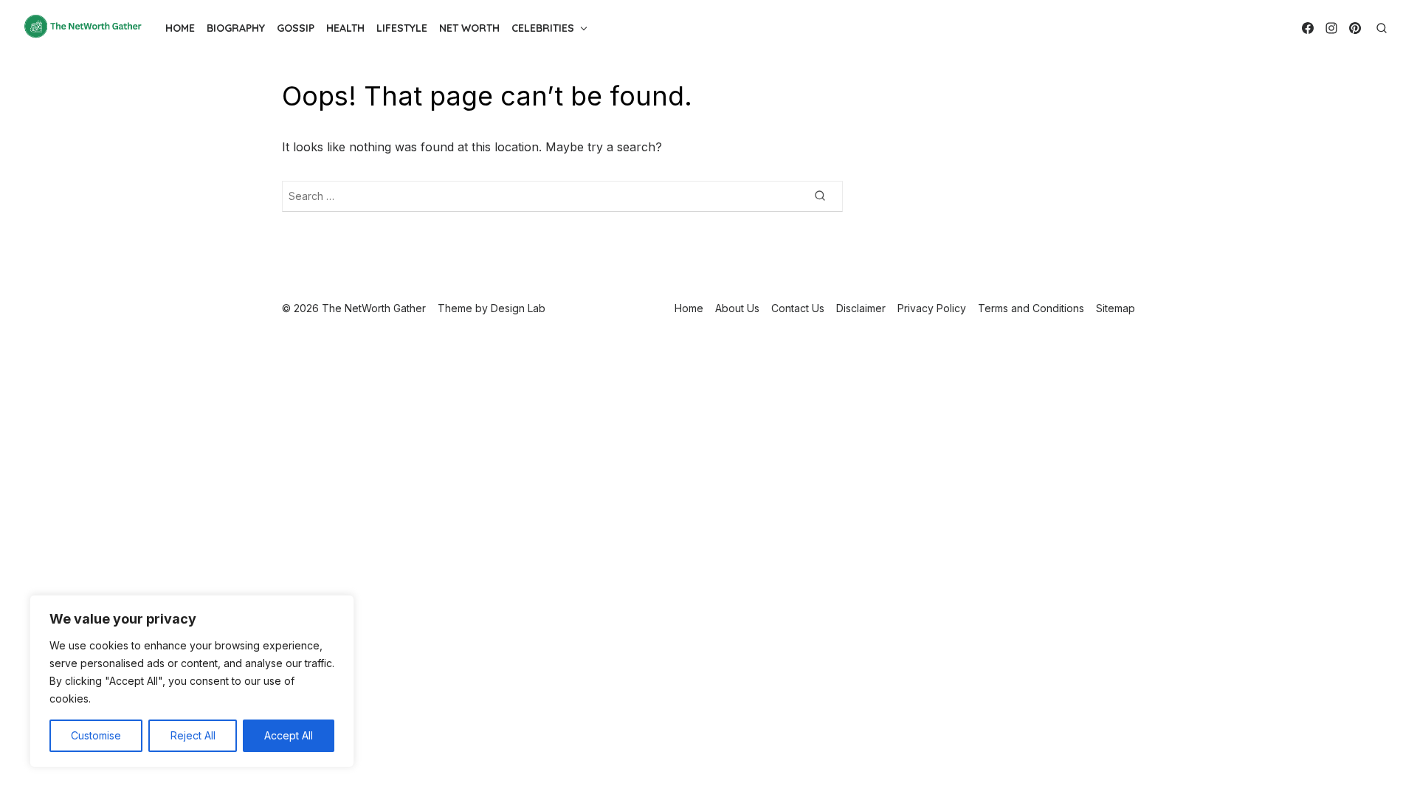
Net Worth (469, 28)
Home (180, 28)
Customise (96, 735)
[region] (192, 681)
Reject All (193, 735)
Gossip (295, 28)
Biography (236, 28)
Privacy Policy (931, 308)
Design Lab (518, 308)
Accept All (288, 735)
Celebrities (542, 28)
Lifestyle (401, 28)
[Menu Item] (1308, 28)
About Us (737, 308)
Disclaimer (861, 308)
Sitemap (1115, 308)
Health (345, 28)
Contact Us (797, 308)
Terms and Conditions (1031, 308)
